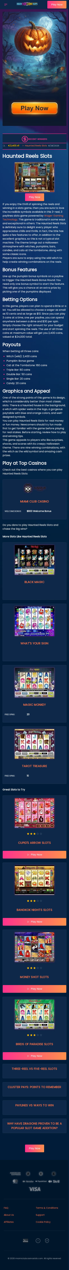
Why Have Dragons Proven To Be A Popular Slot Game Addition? (34, 1126)
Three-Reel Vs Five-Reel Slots (34, 1069)
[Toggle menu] (6, 4)
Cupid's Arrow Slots (34, 843)
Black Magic (34, 582)
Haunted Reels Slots (23, 145)
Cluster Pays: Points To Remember (34, 1087)
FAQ (6, 1207)
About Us (9, 1215)
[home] (28, 7)
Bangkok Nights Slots (34, 910)
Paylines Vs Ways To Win (34, 1105)
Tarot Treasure (34, 766)
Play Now (57, 4)
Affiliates (9, 1222)
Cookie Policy (43, 1222)
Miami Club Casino (34, 501)
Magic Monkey (34, 705)
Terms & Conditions (47, 1207)
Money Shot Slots (34, 977)
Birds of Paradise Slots (34, 1044)
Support (40, 1215)
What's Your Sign (34, 643)
